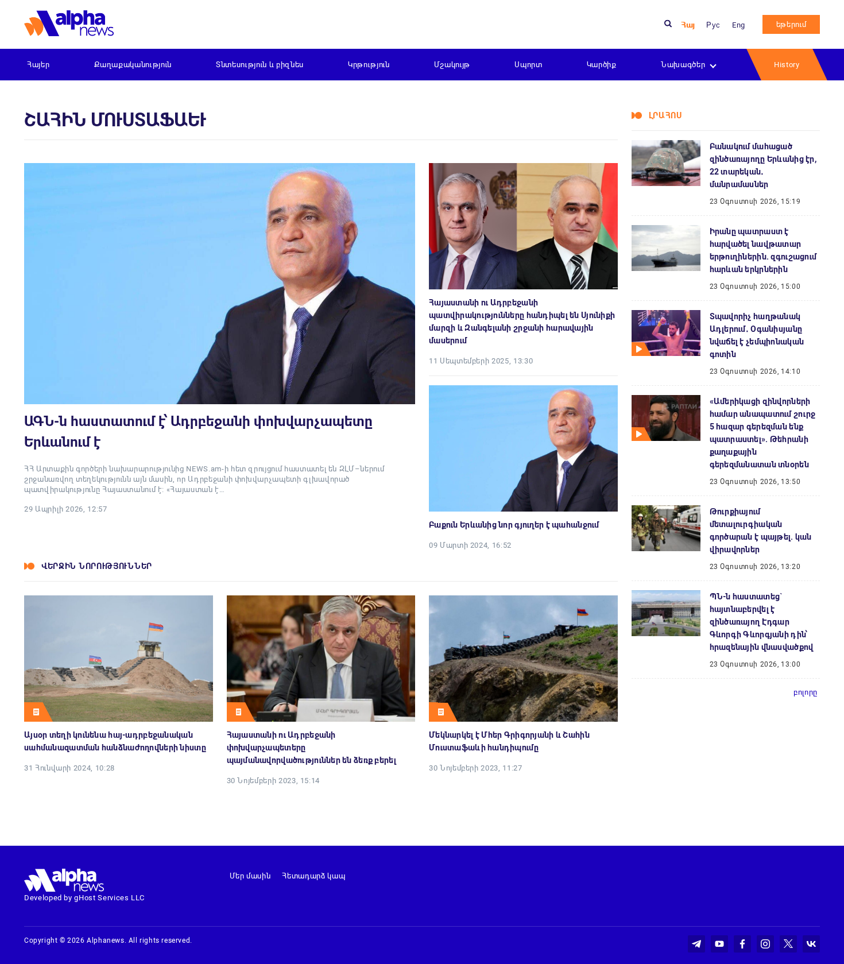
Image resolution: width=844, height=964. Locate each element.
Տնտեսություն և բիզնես (260, 64)
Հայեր (38, 64)
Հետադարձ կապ (313, 876)
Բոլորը (805, 692)
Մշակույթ (452, 64)
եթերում (791, 24)
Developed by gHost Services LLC (84, 897)
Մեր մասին (250, 876)
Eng (738, 25)
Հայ (688, 25)
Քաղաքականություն (133, 64)
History (787, 64)
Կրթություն (369, 64)
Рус (713, 25)
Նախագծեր (683, 64)
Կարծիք (602, 64)
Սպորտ (528, 64)
